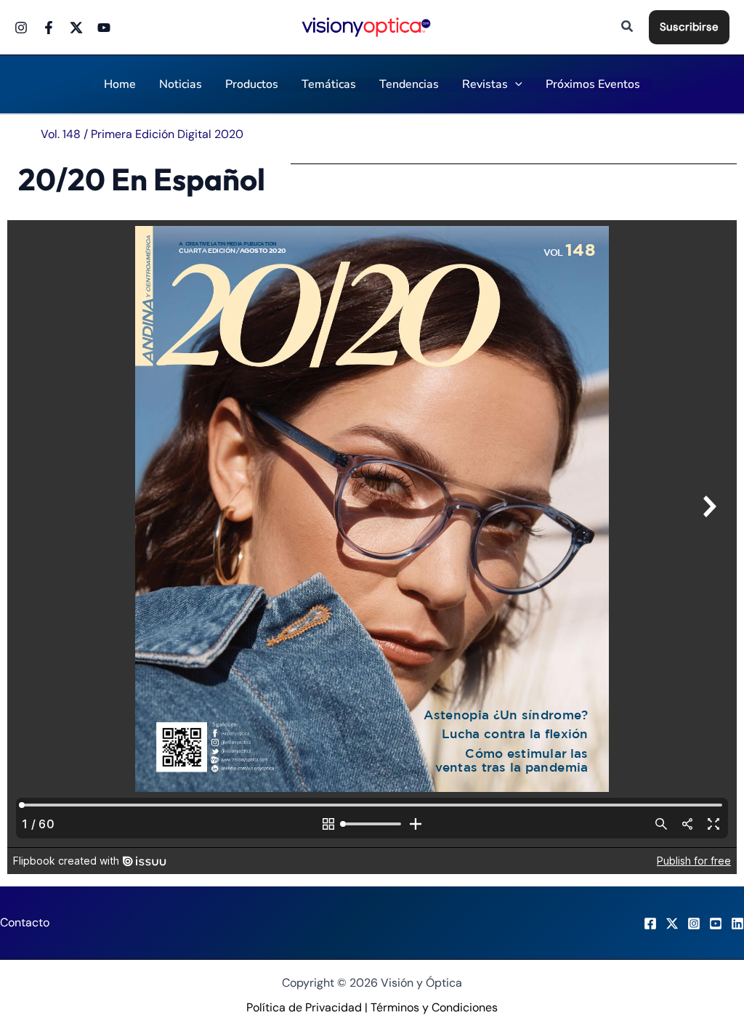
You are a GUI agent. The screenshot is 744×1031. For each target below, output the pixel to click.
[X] (672, 923)
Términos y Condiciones (434, 1007)
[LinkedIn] (737, 923)
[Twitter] (76, 27)
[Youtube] (103, 27)
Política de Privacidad (304, 1007)
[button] (627, 27)
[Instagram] (21, 27)
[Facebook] (48, 27)
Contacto (24, 922)
